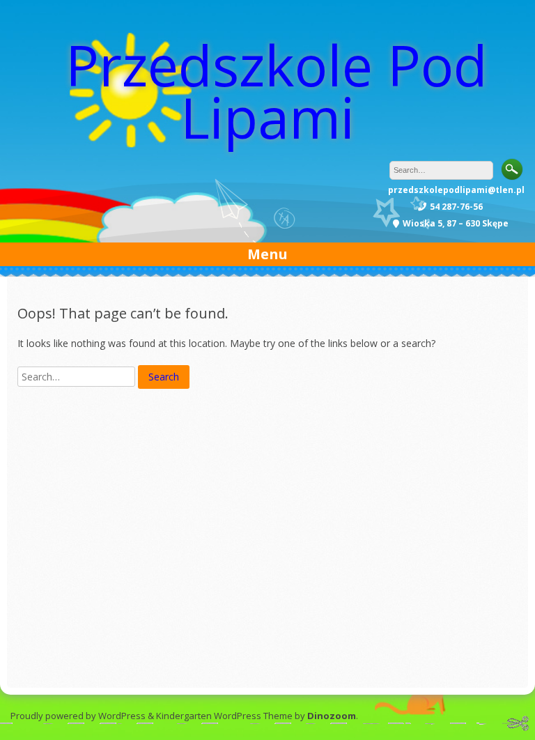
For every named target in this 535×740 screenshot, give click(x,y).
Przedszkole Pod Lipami (276, 90)
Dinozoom (331, 715)
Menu (267, 254)
